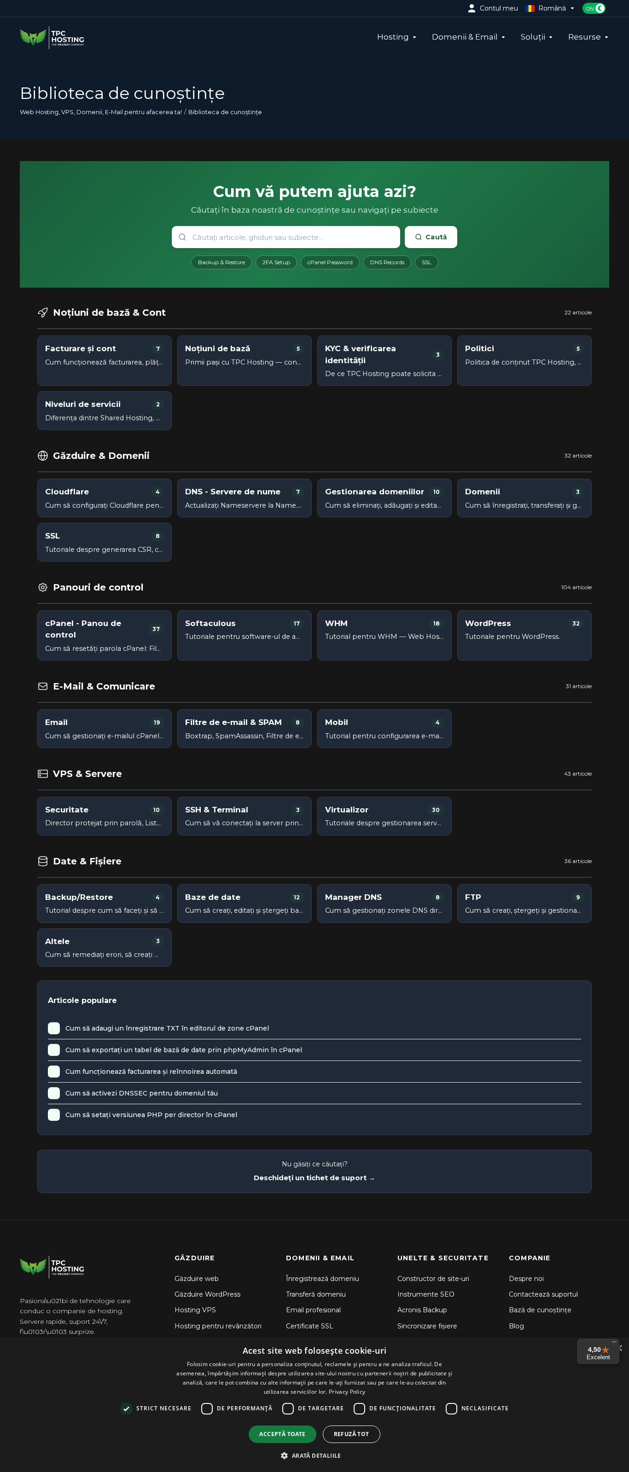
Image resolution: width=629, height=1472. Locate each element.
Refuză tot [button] (351, 1434)
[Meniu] (614, 1344)
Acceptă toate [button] (282, 1434)
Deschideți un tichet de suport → (314, 1177)
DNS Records (387, 262)
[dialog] (314, 1404)
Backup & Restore (221, 262)
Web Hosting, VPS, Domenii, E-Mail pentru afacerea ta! (101, 112)
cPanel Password (330, 262)
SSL (426, 262)
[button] (314, 1455)
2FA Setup (276, 262)
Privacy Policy (347, 1392)
